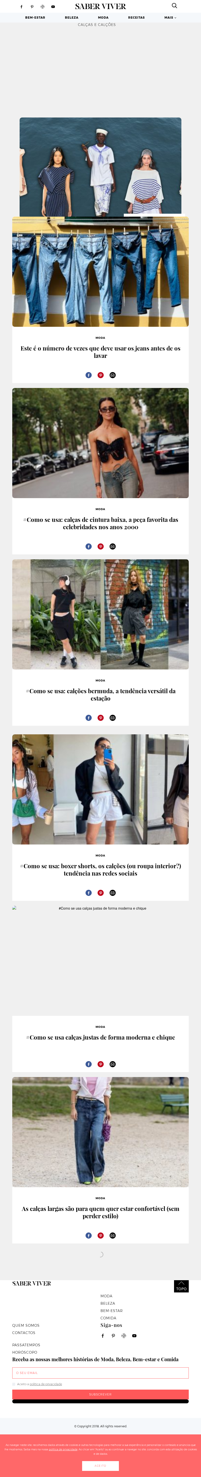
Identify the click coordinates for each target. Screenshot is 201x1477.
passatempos (26, 1345)
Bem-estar (35, 17)
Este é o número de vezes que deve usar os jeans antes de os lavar (100, 351)
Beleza (71, 17)
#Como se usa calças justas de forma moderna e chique (100, 1037)
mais (168, 17)
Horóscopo (24, 1352)
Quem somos (26, 1325)
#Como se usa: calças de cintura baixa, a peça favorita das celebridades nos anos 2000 (100, 523)
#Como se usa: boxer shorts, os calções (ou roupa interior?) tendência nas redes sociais (100, 869)
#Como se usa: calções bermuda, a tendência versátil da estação (101, 694)
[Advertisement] (100, 68)
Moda (103, 17)
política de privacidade (46, 1384)
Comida (108, 1318)
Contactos (24, 1333)
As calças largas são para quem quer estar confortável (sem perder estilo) (100, 1212)
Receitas (136, 17)
